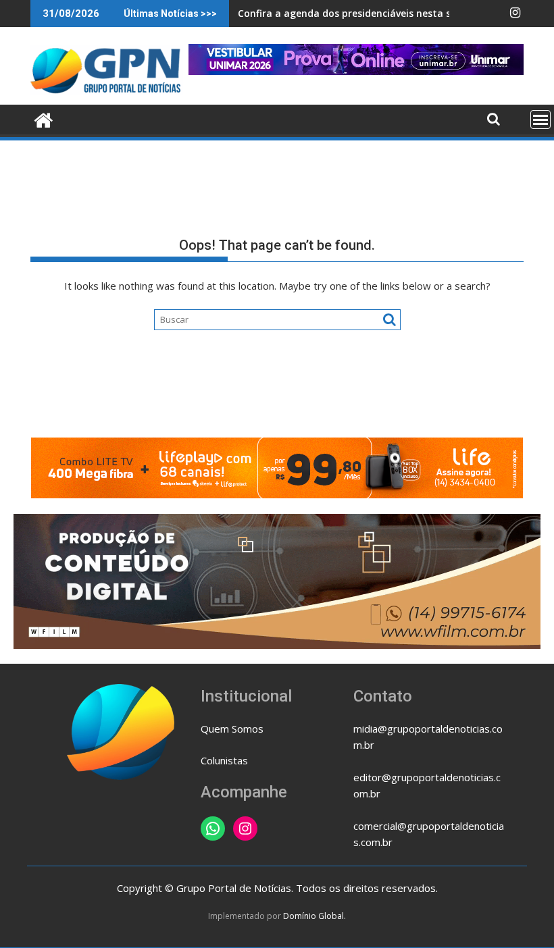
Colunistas (224, 760)
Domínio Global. (314, 916)
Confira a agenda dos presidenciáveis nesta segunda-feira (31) (385, 13)
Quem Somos (232, 728)
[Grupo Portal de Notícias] (43, 118)
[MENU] (540, 119)
